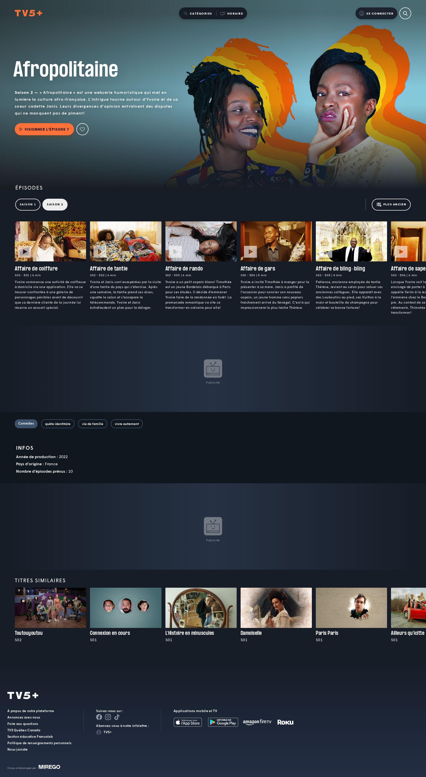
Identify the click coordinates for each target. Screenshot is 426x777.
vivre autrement (127, 424)
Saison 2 (55, 204)
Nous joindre (17, 749)
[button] (197, 13)
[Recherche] (405, 13)
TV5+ (108, 732)
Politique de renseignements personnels (39, 743)
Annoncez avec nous (23, 717)
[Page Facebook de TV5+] (99, 717)
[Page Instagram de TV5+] (108, 717)
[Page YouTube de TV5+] (117, 717)
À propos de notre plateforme (30, 711)
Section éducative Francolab (30, 736)
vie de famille (92, 424)
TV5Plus (28, 13)
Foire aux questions (22, 724)
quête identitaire (58, 424)
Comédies (26, 423)
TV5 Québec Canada (23, 730)
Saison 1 (28, 204)
